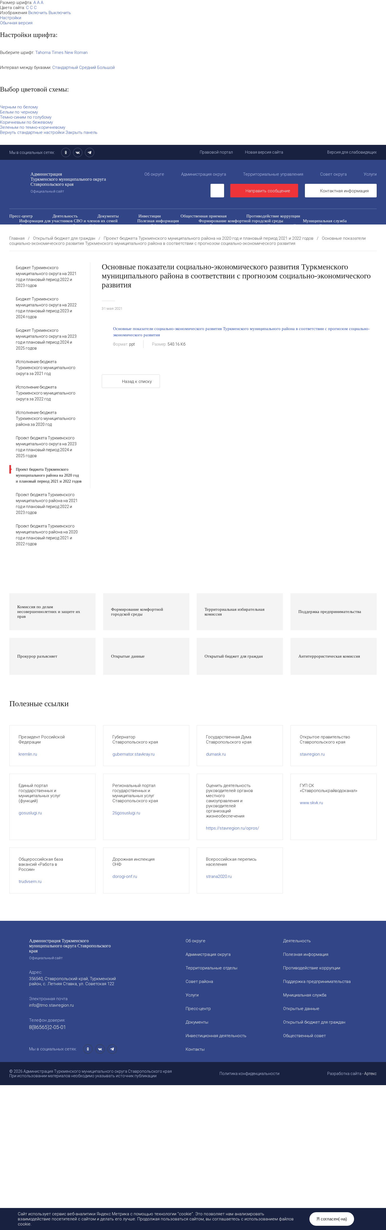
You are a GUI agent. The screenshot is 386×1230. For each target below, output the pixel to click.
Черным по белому (19, 107)
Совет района (199, 981)
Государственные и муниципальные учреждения (64, 235)
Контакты (195, 1049)
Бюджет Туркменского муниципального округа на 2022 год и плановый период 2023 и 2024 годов (46, 308)
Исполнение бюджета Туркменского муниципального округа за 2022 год (45, 393)
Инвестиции (149, 216)
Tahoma (43, 52)
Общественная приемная (204, 216)
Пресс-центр (21, 216)
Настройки (10, 17)
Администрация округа (203, 174)
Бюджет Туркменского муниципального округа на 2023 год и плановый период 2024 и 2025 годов (46, 339)
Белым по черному (19, 112)
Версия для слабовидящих (352, 152)
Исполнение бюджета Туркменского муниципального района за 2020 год (45, 418)
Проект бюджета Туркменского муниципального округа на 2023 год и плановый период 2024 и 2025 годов (46, 447)
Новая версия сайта (264, 152)
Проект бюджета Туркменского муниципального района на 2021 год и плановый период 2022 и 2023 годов (47, 503)
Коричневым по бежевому (26, 122)
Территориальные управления (273, 174)
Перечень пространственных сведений (164, 235)
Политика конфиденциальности (249, 1073)
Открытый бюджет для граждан (102, 225)
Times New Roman (70, 52)
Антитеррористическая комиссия (50, 230)
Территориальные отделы (211, 968)
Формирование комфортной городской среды (241, 221)
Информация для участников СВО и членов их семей (68, 221)
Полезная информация (158, 221)
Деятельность (65, 216)
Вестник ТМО (217, 230)
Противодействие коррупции (273, 216)
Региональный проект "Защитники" (313, 235)
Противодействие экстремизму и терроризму (143, 230)
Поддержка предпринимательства (317, 981)
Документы (108, 216)
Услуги (370, 174)
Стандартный (65, 67)
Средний (87, 67)
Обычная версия (16, 22)
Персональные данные (241, 235)
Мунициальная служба (304, 995)
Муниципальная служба (325, 221)
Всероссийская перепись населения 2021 (288, 230)
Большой (106, 67)
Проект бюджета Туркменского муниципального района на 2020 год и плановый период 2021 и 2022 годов (49, 475)
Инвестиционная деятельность (216, 1035)
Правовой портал (216, 152)
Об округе (154, 174)
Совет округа (333, 174)
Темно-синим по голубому (25, 117)
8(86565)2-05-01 (47, 1027)
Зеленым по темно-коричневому (32, 127)
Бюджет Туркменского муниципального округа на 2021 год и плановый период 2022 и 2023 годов (46, 276)
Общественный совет (170, 225)
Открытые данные (36, 225)
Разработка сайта (344, 1073)
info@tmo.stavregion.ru (51, 1005)
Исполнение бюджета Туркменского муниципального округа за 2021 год (45, 367)
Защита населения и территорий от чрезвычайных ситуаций (266, 225)
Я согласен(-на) (331, 1218)
